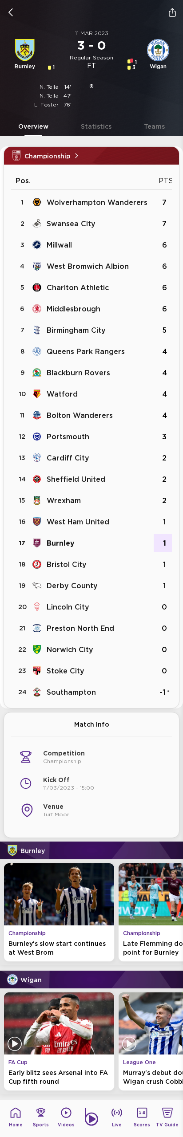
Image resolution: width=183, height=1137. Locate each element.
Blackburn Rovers (78, 373)
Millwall (59, 245)
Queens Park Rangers (86, 351)
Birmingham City (76, 330)
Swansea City (71, 224)
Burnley (61, 543)
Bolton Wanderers (80, 415)
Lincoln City (68, 607)
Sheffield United (76, 479)
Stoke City (65, 671)
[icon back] (10, 12)
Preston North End (80, 628)
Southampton (71, 692)
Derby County (72, 586)
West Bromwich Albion (88, 266)
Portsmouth (68, 437)
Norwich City (70, 649)
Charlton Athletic (78, 287)
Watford (62, 394)
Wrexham (64, 500)
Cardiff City (68, 458)
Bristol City (67, 564)
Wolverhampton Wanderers (97, 202)
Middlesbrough (73, 309)
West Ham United (78, 522)
